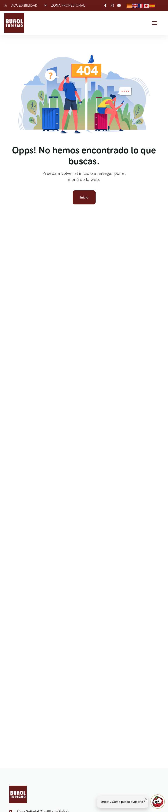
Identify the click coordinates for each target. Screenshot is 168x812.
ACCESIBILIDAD (24, 5)
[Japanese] (146, 5)
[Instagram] (112, 5)
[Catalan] (129, 5)
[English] (135, 5)
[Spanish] (152, 5)
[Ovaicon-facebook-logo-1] (105, 5)
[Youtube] (119, 5)
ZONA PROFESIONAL (68, 5)
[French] (141, 5)
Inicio (84, 197)
